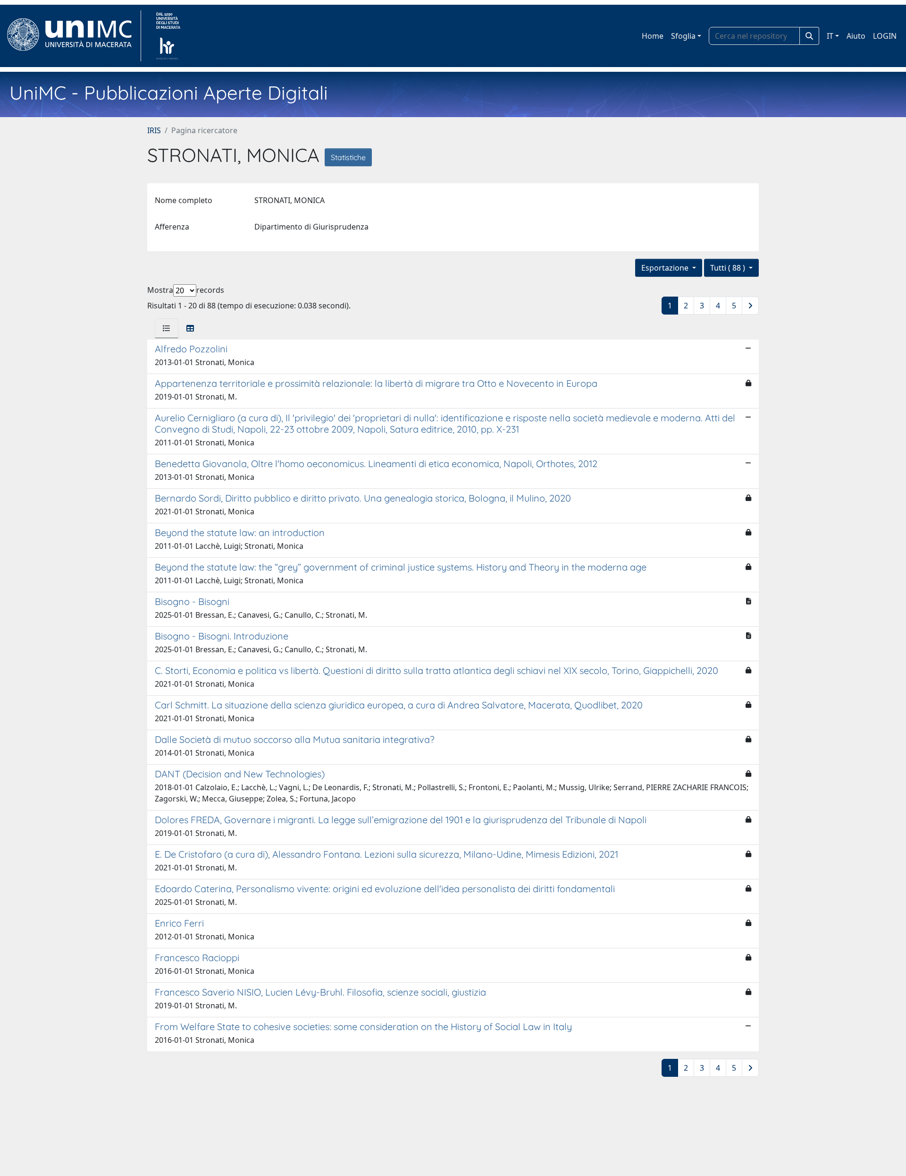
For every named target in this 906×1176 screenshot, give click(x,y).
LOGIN (885, 36)
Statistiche (348, 157)
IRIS (154, 130)
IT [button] (830, 36)
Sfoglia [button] (683, 36)
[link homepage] (73, 35)
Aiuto (856, 36)
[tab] (166, 328)
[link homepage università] (168, 35)
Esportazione (665, 268)
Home (652, 36)
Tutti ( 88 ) (728, 268)
